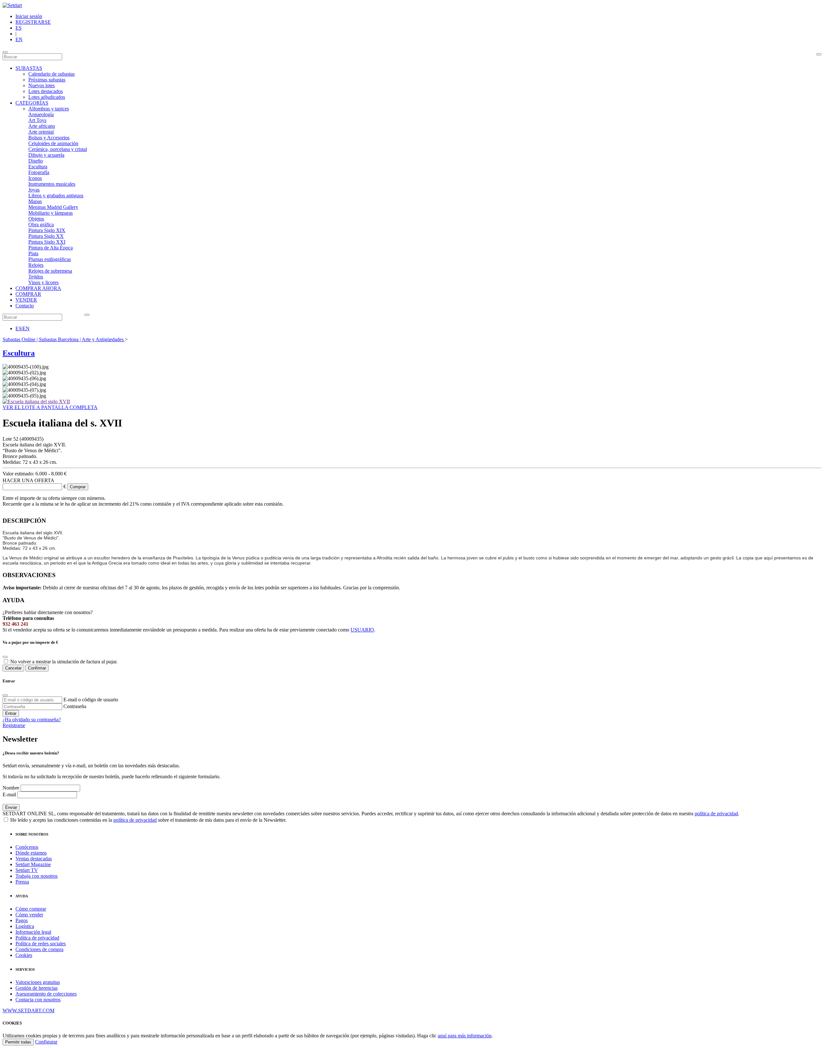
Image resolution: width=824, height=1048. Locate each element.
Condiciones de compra (39, 949)
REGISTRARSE (33, 22)
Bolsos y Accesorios (49, 137)
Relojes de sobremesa (50, 271)
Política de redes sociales (40, 943)
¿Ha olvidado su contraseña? (32, 719)
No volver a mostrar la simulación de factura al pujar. (63, 661)
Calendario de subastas (51, 74)
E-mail (9, 794)
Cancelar (13, 668)
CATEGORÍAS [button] (31, 103)
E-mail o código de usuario (90, 699)
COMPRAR (28, 294)
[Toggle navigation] (5, 52)
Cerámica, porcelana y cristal (57, 149)
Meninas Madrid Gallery (53, 207)
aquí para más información (465, 1035)
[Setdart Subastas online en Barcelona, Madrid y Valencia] (12, 5)
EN (19, 39)
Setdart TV (26, 870)
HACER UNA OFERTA (28, 480)
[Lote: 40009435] (36, 401)
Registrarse (14, 725)
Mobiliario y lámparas (50, 213)
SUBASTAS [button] (28, 68)
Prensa (22, 881)
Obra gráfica (41, 224)
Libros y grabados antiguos (55, 195)
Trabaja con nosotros (36, 876)
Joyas (34, 189)
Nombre (11, 788)
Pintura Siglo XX (46, 236)
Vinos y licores (43, 282)
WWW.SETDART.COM (28, 1010)
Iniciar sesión (28, 16)
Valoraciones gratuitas (37, 982)
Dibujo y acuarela (46, 155)
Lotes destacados (45, 91)
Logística (24, 926)
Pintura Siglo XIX (46, 230)
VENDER (26, 300)
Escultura (37, 166)
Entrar (10, 713)
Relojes (35, 265)
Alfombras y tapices (48, 108)
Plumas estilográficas (49, 259)
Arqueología (41, 114)
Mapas (35, 201)
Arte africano (41, 126)
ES (18, 28)
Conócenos (26, 847)
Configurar (46, 1041)
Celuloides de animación (53, 143)
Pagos (21, 920)
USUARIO (362, 629)
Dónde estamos (31, 853)
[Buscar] (818, 54)
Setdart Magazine (33, 864)
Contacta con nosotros (38, 999)
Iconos (35, 178)
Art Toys (37, 120)
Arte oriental (41, 132)
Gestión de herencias (36, 988)
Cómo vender (29, 914)
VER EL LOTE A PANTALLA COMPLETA (50, 407)
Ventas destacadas (33, 858)
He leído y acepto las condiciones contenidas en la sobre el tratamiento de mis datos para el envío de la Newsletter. (147, 820)
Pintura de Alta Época (50, 247)
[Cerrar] (5, 695)
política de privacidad (716, 813)
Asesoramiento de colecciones (46, 994)
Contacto (24, 305)
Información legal (33, 932)
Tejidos (35, 276)
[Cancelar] (5, 657)
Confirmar (37, 668)
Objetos (36, 218)
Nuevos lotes (41, 85)
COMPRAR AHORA (38, 288)
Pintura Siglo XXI (46, 242)
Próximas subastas (46, 79)
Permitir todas (18, 1042)
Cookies (23, 955)
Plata (33, 253)
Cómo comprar (30, 909)
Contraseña (74, 706)
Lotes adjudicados (46, 97)
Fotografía (38, 172)
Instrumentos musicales (51, 184)
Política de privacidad (37, 937)
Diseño (35, 161)
